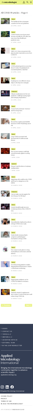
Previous (7, 305)
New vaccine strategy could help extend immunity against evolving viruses (20, 153)
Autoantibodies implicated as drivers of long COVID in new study (21, 223)
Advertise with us (9, 340)
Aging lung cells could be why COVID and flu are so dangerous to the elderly (21, 181)
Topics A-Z (6, 334)
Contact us (7, 331)
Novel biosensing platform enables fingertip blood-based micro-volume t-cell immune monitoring (21, 266)
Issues (4, 328)
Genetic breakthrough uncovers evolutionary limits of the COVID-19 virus (20, 209)
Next (29, 305)
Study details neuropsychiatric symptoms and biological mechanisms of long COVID (19, 236)
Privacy (4, 399)
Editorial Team (8, 343)
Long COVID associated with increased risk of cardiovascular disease (19, 138)
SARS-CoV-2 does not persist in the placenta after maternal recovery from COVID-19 (21, 53)
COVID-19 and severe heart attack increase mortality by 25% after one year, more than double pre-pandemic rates (21, 37)
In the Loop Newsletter (12, 345)
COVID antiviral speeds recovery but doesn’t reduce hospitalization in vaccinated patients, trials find (21, 68)
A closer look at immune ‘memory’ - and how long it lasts (21, 109)
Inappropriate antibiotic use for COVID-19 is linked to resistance (19, 280)
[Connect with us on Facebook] (12, 387)
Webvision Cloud (18, 409)
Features (14, 91)
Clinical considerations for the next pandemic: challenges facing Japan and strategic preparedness (20, 95)
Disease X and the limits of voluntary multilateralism (21, 167)
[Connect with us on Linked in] (7, 387)
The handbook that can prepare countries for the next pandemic (20, 22)
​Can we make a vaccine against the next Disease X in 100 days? (20, 195)
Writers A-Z (7, 337)
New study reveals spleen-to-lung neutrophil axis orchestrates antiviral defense (21, 251)
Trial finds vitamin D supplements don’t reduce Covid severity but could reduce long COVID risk (21, 294)
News (13, 19)
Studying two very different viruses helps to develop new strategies (20, 81)
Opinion (14, 164)
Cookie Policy (6, 396)
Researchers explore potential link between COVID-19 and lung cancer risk (21, 123)
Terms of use (6, 401)
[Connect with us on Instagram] (2, 387)
